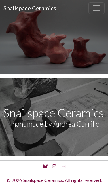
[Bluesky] (45, 166)
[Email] (63, 166)
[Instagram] (54, 166)
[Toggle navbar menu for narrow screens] (96, 8)
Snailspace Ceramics (29, 8)
